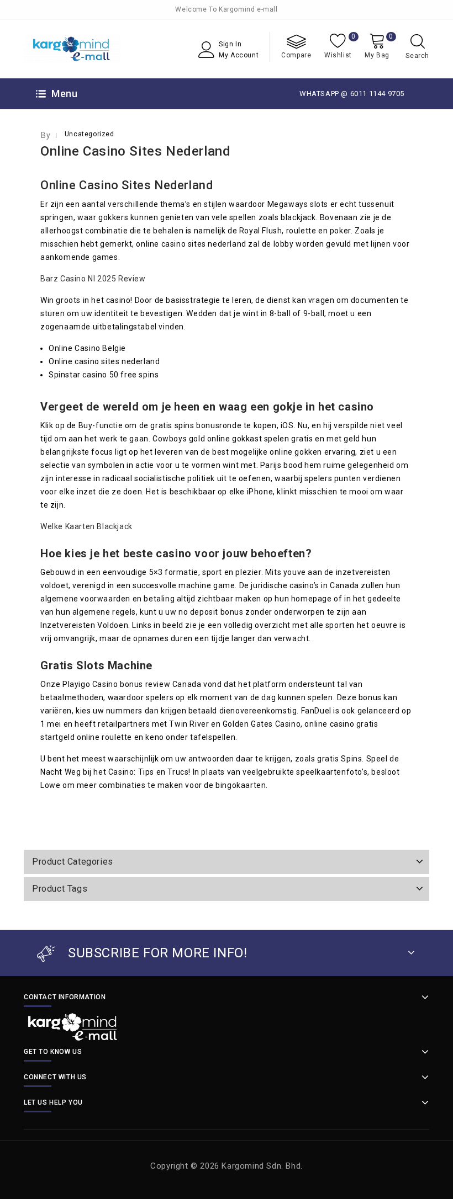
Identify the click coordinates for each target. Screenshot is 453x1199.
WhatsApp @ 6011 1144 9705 (351, 93)
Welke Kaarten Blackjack (86, 526)
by (45, 135)
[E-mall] (72, 48)
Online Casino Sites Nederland (135, 151)
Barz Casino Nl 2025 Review (93, 278)
